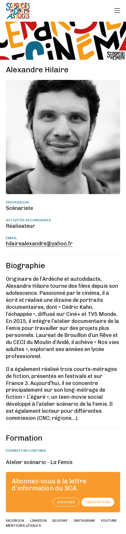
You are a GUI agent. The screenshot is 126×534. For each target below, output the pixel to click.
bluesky (60, 520)
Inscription (98, 502)
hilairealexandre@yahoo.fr (39, 243)
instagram (84, 520)
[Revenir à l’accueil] (18, 11)
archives (66, 502)
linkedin (38, 520)
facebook (15, 520)
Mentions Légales (23, 525)
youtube (109, 520)
